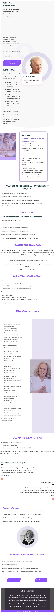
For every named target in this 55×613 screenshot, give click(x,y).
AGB (24, 611)
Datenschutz (30, 611)
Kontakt (37, 611)
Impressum (19, 611)
